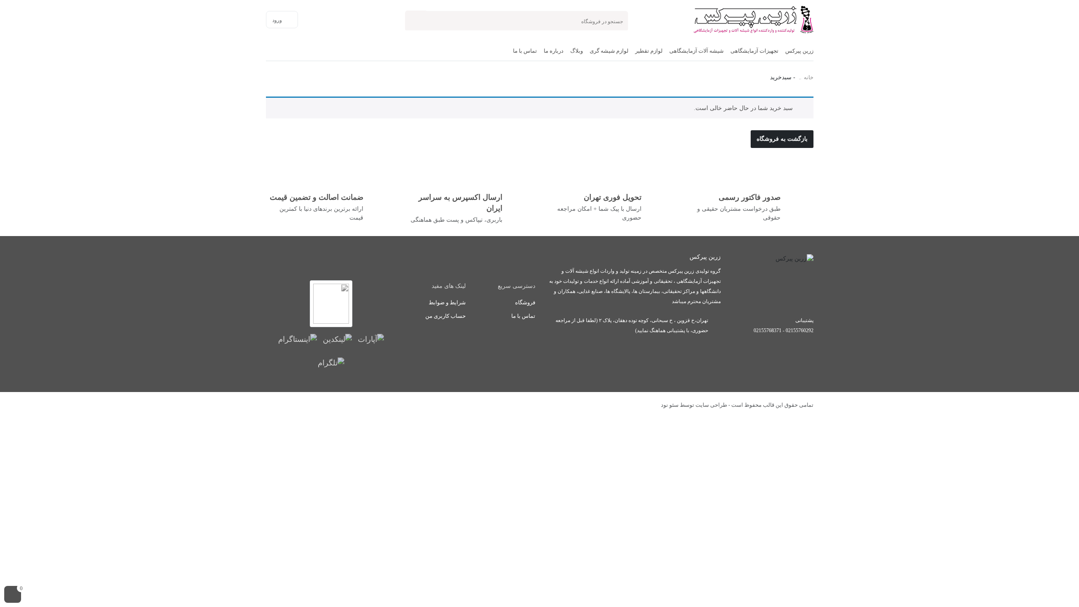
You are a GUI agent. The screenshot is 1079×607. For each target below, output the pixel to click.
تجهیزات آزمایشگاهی (754, 51)
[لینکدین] (337, 339)
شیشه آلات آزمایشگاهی (696, 51)
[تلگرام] (331, 362)
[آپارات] (371, 339)
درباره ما (554, 51)
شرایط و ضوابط (447, 302)
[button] (12, 594)
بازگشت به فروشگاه (782, 139)
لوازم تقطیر (649, 51)
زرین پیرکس (799, 51)
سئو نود (670, 405)
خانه (808, 77)
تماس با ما (525, 51)
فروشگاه (525, 302)
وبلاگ (576, 51)
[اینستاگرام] (297, 339)
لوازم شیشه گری (609, 51)
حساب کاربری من (445, 316)
